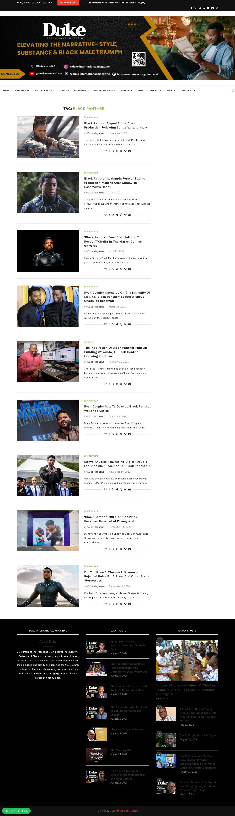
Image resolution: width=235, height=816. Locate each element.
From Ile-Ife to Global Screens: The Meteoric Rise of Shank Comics (128, 774)
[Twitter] (195, 8)
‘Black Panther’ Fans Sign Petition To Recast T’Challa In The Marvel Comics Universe (113, 241)
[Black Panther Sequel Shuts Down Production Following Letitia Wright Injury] (48, 137)
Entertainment (103, 90)
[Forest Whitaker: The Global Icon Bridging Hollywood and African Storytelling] (166, 787)
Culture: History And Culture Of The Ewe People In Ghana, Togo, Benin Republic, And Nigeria (186, 690)
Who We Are (21, 90)
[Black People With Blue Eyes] (166, 740)
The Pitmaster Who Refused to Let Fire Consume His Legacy (116, 3)
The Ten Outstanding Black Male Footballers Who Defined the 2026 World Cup (129, 667)
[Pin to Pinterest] (117, 151)
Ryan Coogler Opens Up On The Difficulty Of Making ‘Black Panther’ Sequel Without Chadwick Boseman (117, 297)
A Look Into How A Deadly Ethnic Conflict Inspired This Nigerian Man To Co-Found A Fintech (198, 714)
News (63, 90)
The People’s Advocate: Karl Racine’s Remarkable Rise (128, 688)
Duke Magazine (95, 133)
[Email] (212, 8)
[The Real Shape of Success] (96, 734)
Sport (141, 90)
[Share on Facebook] (109, 151)
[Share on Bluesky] (125, 151)
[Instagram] (200, 8)
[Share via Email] (129, 151)
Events (171, 90)
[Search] (233, 91)
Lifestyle (155, 90)
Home (6, 90)
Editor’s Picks (43, 90)
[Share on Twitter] (113, 151)
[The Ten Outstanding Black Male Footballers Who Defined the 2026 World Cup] (96, 669)
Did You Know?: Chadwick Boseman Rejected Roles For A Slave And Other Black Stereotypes (116, 576)
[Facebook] (191, 8)
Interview (80, 90)
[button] (81, 2)
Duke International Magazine (124, 811)
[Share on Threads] (121, 151)
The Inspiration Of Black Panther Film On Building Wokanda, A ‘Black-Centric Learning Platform (115, 352)
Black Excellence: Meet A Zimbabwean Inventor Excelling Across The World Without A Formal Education (198, 761)
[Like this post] (105, 151)
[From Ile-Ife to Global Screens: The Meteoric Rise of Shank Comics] (96, 776)
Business (126, 90)
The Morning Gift (121, 750)
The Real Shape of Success (127, 729)
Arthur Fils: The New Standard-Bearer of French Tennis (127, 645)
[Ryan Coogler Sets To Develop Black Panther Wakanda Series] (48, 420)
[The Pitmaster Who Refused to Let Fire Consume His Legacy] (96, 712)
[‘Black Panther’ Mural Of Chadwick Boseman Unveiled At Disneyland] (48, 530)
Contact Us (187, 90)
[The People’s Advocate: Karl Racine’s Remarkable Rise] (96, 691)
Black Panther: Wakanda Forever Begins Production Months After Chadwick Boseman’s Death (114, 183)
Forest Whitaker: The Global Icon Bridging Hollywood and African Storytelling (198, 786)
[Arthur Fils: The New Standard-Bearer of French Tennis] (96, 646)
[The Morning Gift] (96, 755)
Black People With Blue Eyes (198, 735)
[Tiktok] (217, 8)
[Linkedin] (204, 8)
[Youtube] (208, 8)
